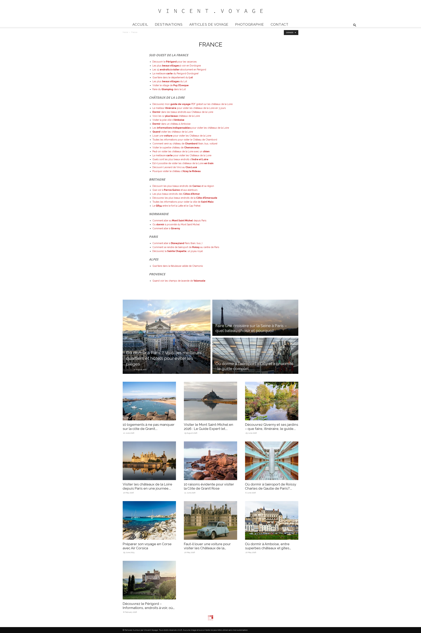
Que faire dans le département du (172, 77)
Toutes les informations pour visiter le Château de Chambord (184, 139)
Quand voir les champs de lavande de (178, 280)
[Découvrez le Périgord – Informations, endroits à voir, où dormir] (149, 580)
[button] (355, 25)
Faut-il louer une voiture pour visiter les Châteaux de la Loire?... (207, 548)
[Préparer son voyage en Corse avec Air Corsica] (149, 520)
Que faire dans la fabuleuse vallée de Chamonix (177, 266)
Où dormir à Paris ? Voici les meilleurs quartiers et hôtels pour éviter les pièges (163, 358)
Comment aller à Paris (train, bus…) (177, 243)
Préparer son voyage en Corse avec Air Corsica (147, 546)
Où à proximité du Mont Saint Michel (176, 224)
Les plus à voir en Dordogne (176, 65)
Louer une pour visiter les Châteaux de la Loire (181, 135)
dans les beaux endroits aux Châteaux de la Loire (182, 112)
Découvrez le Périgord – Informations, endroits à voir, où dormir (148, 608)
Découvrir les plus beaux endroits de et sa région (183, 186)
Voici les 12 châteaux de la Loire (176, 116)
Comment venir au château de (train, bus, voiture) (184, 143)
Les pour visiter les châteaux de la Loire (190, 127)
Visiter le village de (170, 85)
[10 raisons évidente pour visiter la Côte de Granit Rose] (210, 460)
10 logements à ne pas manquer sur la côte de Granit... (148, 426)
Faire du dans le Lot (169, 89)
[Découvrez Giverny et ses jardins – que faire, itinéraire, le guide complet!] (271, 401)
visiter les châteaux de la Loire (172, 131)
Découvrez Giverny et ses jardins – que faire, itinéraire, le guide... (271, 426)
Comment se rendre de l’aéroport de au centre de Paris (185, 247)
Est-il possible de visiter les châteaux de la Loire (182, 163)
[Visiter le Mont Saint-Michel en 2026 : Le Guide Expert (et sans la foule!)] (210, 401)
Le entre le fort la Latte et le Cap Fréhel (176, 205)
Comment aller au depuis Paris (179, 220)
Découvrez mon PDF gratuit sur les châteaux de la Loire (192, 104)
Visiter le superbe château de (175, 147)
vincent (129, 369)
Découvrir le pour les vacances (174, 61)
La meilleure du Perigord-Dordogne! (175, 73)
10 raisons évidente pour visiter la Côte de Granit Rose (209, 486)
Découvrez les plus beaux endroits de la (184, 198)
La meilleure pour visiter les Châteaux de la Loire (181, 155)
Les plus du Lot (169, 81)
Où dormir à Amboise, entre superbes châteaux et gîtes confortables (267, 548)
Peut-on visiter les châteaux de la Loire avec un (181, 151)
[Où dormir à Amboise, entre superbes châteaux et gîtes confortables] (271, 520)
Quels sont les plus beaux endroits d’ (180, 159)
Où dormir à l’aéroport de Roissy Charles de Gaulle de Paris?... (270, 486)
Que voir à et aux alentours (175, 190)
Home (125, 32)
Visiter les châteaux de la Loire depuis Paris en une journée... (147, 486)
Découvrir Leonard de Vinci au (174, 167)
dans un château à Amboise (171, 124)
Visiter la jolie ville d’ (168, 120)
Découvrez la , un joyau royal (177, 251)
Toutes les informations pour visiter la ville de (182, 201)
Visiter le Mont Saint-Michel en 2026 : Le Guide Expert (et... (208, 426)
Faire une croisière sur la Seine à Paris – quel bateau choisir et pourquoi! (251, 328)
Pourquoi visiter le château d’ (176, 171)
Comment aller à (166, 228)
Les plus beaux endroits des (176, 194)
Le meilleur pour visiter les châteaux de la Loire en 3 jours (189, 108)
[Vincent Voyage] (210, 10)
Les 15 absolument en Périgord (179, 69)
